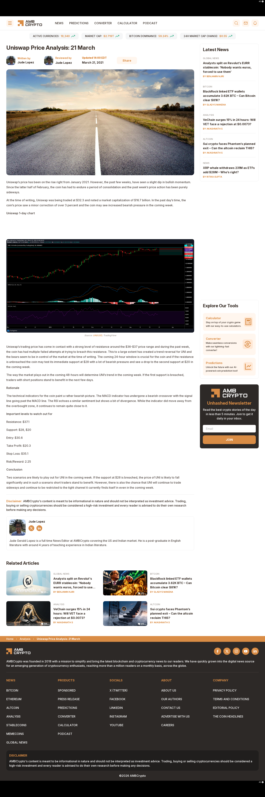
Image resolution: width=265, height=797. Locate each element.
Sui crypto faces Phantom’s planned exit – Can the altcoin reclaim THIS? (171, 613)
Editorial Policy (226, 708)
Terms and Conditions (231, 699)
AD (260, 1)
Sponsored (67, 690)
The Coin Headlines (228, 716)
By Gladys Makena (161, 592)
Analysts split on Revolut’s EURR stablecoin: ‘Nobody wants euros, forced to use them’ (227, 67)
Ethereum (13, 699)
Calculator (127, 23)
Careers (167, 725)
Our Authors (171, 699)
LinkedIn (116, 708)
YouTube (116, 725)
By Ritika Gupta (212, 176)
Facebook (117, 699)
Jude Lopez (25, 62)
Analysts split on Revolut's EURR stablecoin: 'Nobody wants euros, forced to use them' (72, 583)
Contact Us (170, 708)
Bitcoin (154, 573)
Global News (61, 573)
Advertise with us (175, 716)
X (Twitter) (118, 690)
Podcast (150, 23)
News (59, 23)
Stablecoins (16, 725)
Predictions (79, 23)
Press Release (69, 699)
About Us (168, 690)
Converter (103, 23)
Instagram (118, 716)
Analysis (58, 604)
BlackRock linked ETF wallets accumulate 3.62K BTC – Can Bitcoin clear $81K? (171, 583)
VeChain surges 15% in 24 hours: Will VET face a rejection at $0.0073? (71, 613)
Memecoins (15, 734)
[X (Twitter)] (31, 528)
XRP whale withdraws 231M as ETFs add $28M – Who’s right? (229, 170)
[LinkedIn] (39, 528)
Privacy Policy (225, 690)
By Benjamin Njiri (63, 592)
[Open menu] (10, 23)
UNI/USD (97, 335)
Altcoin (155, 604)
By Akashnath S (63, 622)
